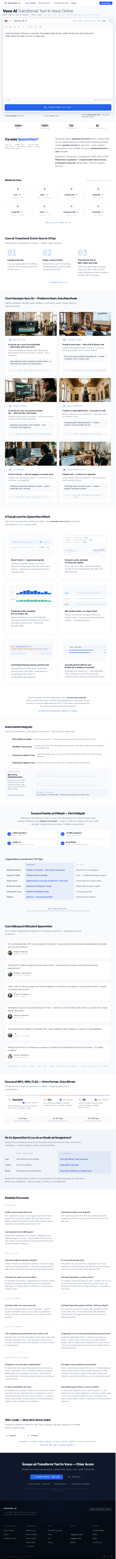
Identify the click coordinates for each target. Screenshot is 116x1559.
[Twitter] (108, 1556)
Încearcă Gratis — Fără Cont (48, 1477)
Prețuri (73, 3)
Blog (49, 1534)
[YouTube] (104, 1556)
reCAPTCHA (97, 1542)
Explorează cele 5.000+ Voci (57, 222)
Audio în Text (30, 1530)
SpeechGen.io (13, 1556)
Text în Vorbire (30, 3)
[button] (42, 21)
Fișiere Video (30, 1542)
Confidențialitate (98, 1530)
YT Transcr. (30, 1546)
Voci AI (6, 1534)
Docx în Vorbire (31, 1534)
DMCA (95, 1534)
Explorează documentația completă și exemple (59, 711)
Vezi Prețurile (74, 1477)
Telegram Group (76, 1534)
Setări (8, 100)
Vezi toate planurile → (58, 909)
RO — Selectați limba (101, 1509)
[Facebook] (111, 1556)
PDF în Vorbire (31, 1538)
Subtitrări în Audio (10, 1538)
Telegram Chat (75, 1538)
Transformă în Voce (60, 107)
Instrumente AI (44, 3)
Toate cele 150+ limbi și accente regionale (56, 1445)
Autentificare (106, 3)
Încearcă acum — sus (59, 282)
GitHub (72, 1542)
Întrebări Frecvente (62, 3)
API (49, 1538)
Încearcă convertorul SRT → (16, 795)
